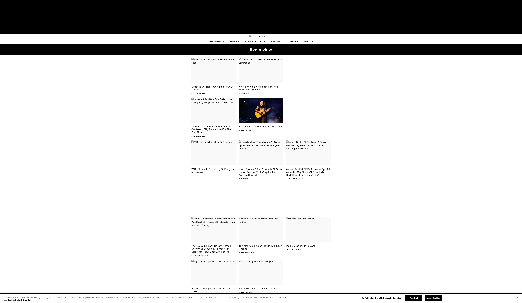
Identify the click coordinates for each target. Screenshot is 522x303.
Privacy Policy (27, 300)
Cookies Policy (14, 300)
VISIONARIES (215, 41)
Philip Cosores (247, 130)
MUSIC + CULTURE (254, 41)
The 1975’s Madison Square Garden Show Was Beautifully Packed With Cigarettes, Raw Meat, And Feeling (211, 248)
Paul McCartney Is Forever (300, 245)
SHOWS (233, 41)
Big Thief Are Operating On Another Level (210, 290)
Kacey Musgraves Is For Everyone (257, 288)
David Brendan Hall (297, 179)
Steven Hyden (199, 93)
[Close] (518, 298)
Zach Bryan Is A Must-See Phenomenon (260, 126)
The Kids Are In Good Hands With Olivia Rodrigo (260, 247)
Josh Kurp (245, 93)
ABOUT (307, 41)
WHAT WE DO (277, 41)
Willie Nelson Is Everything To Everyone (213, 169)
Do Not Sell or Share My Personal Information (381, 298)
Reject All (414, 298)
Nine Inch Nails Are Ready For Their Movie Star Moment (258, 88)
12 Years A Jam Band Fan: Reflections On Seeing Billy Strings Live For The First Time (212, 129)
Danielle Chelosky (201, 255)
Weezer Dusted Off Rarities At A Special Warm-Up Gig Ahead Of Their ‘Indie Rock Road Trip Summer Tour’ (308, 172)
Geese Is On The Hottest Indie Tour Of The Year (212, 88)
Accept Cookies (433, 298)
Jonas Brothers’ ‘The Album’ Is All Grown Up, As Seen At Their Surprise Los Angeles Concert (261, 172)
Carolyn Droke (247, 179)
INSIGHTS (293, 41)
